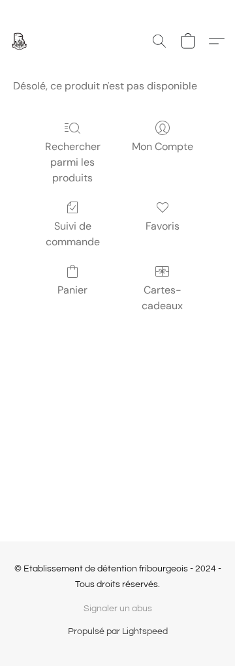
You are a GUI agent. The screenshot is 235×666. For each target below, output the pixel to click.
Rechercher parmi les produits (73, 162)
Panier (72, 290)
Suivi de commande (73, 234)
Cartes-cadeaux (162, 297)
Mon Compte (162, 146)
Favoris (163, 226)
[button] (19, 41)
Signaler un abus (118, 608)
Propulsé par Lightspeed (118, 631)
